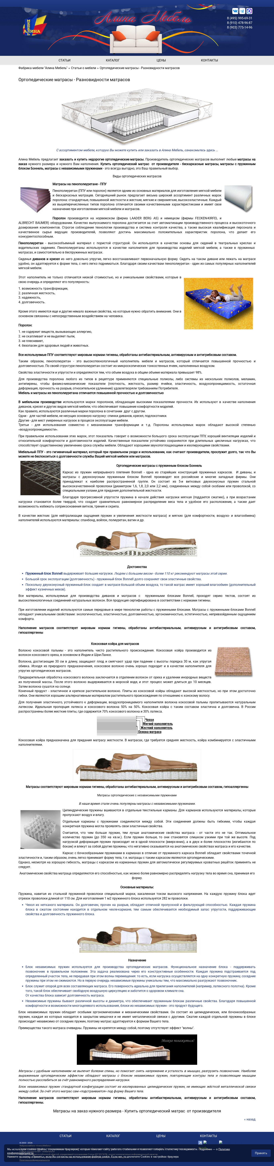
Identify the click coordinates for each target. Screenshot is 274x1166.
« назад (250, 1119)
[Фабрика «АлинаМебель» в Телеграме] (242, 11)
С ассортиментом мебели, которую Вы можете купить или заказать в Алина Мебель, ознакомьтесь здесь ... (137, 150)
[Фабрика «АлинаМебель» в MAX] (249, 11)
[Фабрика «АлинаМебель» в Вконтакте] (235, 11)
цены (161, 60)
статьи (64, 60)
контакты (209, 60)
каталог (113, 60)
